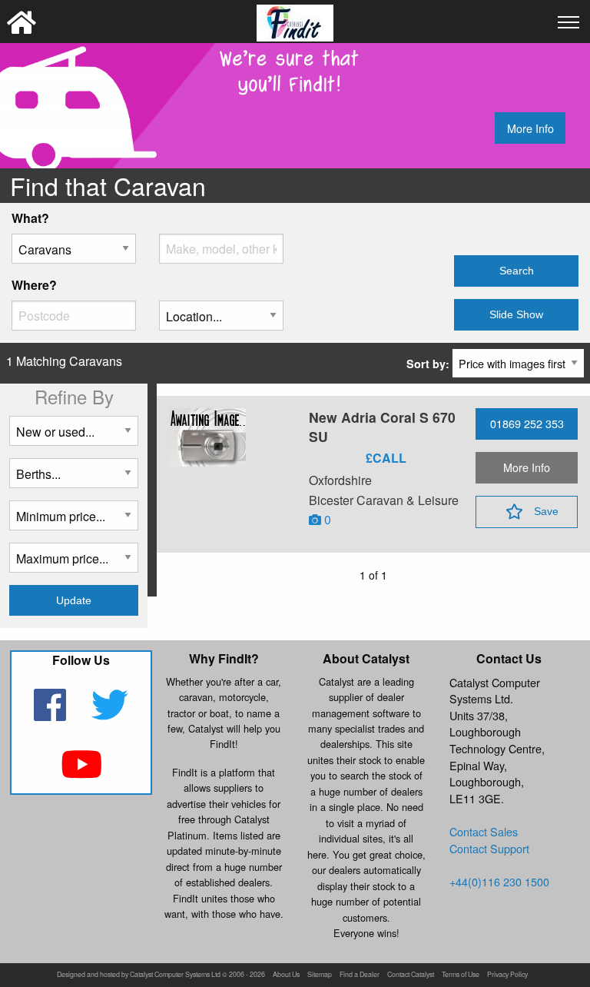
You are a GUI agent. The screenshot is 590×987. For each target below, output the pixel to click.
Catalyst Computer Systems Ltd (175, 975)
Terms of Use (460, 975)
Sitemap (319, 975)
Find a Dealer (360, 975)
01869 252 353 (527, 423)
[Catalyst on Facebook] (52, 714)
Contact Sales (483, 831)
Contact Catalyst (410, 975)
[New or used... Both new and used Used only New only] (73, 437)
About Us (286, 975)
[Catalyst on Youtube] (81, 773)
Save (546, 511)
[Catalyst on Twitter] (110, 714)
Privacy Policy (507, 975)
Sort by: (429, 363)
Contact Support (489, 848)
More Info (530, 128)
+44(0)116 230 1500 (499, 881)
